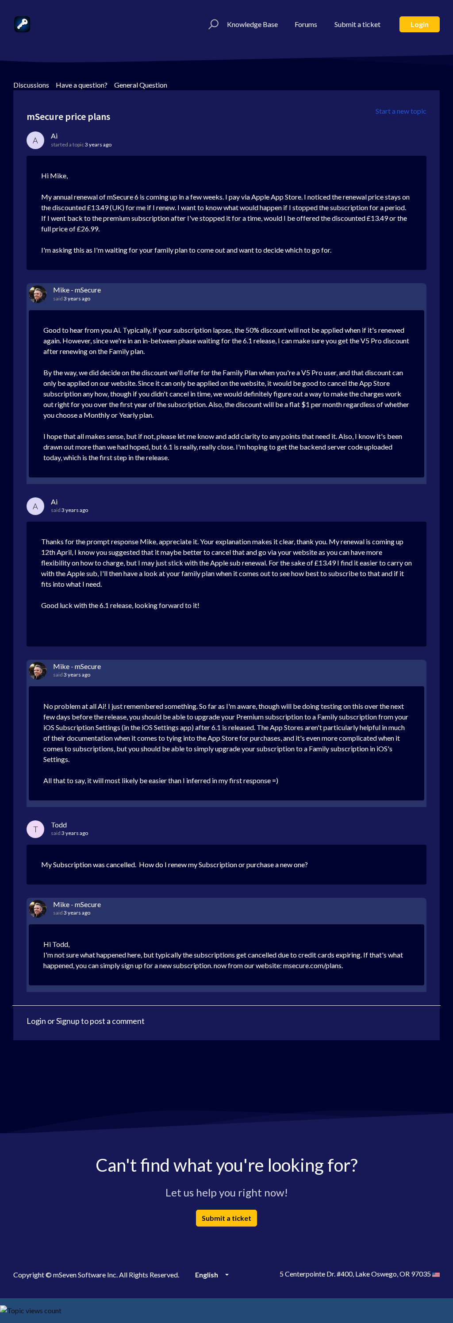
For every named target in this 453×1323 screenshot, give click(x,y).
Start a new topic (401, 111)
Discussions (31, 85)
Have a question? (81, 85)
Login (420, 24)
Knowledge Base (252, 24)
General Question (140, 85)
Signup (68, 1021)
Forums (306, 24)
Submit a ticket (357, 24)
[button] (212, 24)
